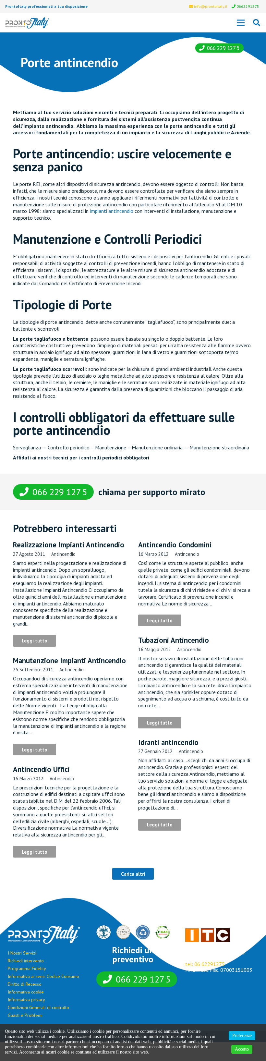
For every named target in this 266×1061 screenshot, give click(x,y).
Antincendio (63, 554)
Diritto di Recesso (25, 984)
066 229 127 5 (223, 48)
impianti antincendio (111, 211)
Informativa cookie (26, 992)
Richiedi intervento (26, 961)
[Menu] (241, 23)
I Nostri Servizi (22, 953)
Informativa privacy (26, 1000)
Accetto (242, 1049)
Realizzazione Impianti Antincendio (68, 544)
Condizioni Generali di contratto (38, 1007)
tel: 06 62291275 (205, 964)
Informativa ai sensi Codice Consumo (43, 976)
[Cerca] (256, 23)
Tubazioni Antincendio (173, 640)
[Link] (27, 23)
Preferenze (242, 1035)
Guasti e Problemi (25, 1015)
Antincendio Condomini (175, 544)
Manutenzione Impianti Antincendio (69, 660)
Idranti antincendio (168, 742)
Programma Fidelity (27, 968)
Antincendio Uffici (41, 769)
